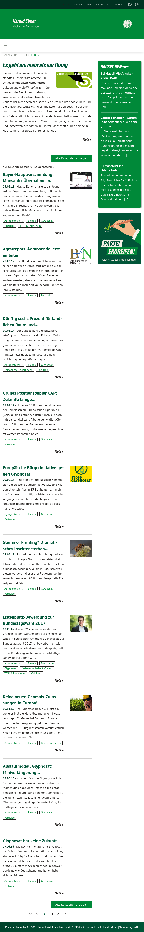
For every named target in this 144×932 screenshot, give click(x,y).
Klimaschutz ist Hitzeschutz (112, 168)
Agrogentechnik (13, 220)
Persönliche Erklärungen (18, 369)
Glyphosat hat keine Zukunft (30, 841)
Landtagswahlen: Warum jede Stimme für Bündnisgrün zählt (119, 121)
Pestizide (9, 225)
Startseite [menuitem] (65, 4)
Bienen (34, 55)
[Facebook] (130, 4)
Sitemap (78, 4)
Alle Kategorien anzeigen (71, 158)
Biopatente (47, 663)
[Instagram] (136, 4)
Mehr (86, 140)
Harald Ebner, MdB (15, 55)
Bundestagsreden (51, 743)
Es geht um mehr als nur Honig (35, 64)
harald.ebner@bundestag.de (119, 927)
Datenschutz (118, 4)
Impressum (102, 4)
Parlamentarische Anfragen (36, 668)
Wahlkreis (36, 673)
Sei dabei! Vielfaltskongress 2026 (117, 75)
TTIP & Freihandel (30, 225)
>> (64, 913)
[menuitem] (78, 4)
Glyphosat (47, 220)
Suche (89, 4)
